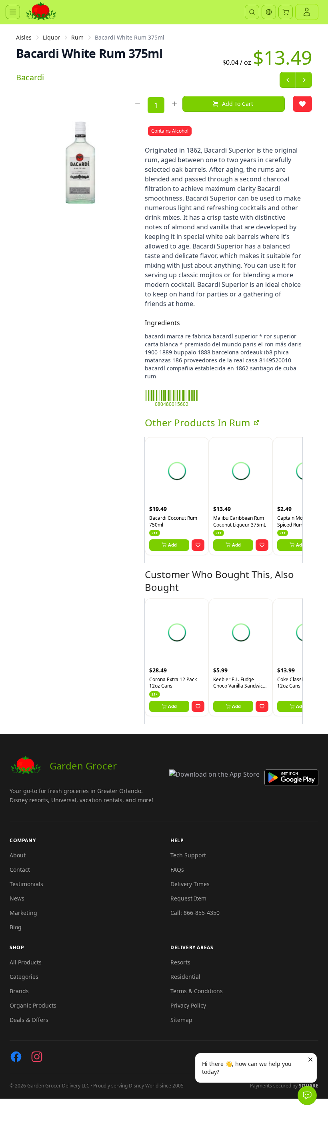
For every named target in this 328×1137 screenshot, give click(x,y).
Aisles (24, 37)
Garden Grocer (83, 765)
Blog (16, 927)
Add (172, 545)
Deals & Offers (29, 1020)
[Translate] (269, 12)
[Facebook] (16, 1056)
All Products (26, 962)
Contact (20, 869)
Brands (19, 991)
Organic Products (33, 1005)
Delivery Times (190, 884)
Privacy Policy (188, 1005)
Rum (77, 37)
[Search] (252, 12)
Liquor (51, 37)
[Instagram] (36, 1056)
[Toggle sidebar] (13, 12)
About (18, 855)
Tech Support (188, 855)
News (17, 898)
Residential (185, 976)
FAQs (177, 869)
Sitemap (181, 1020)
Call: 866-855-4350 (195, 912)
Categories (24, 976)
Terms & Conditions (196, 991)
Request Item (188, 898)
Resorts (180, 962)
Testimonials (26, 884)
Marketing (23, 912)
